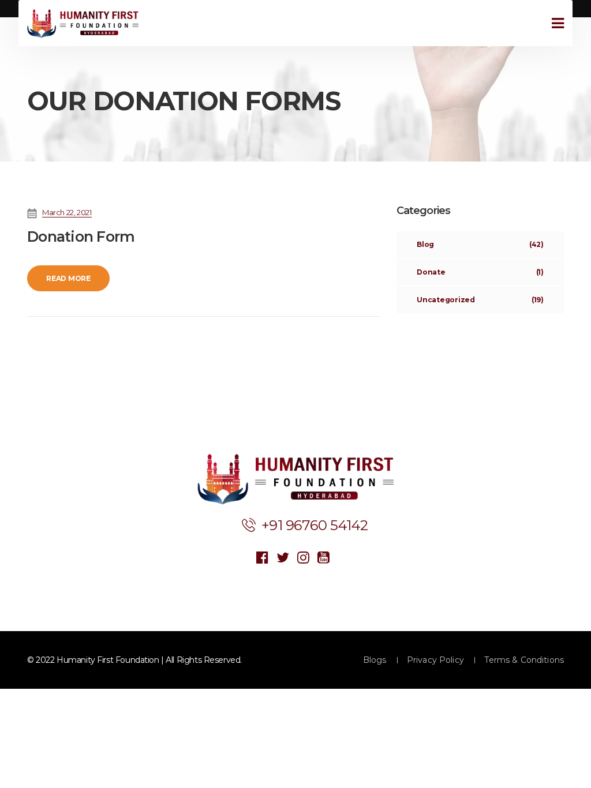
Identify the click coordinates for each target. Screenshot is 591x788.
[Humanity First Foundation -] (83, 23)
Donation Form (80, 236)
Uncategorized (480, 299)
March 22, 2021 (67, 212)
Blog (480, 244)
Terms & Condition (524, 660)
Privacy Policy (435, 660)
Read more (68, 278)
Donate (480, 272)
